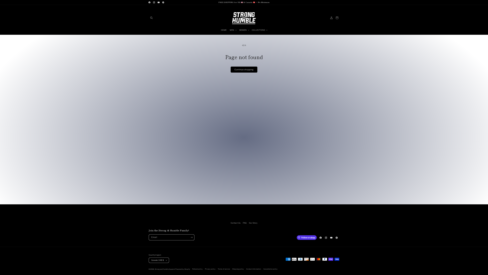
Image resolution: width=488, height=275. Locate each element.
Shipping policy (238, 269)
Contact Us (236, 223)
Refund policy (197, 269)
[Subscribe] (191, 237)
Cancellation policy (270, 269)
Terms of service (224, 269)
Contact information (253, 269)
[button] (151, 18)
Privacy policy (210, 269)
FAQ (245, 223)
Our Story (253, 223)
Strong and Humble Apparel (165, 269)
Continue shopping (244, 69)
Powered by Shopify (182, 269)
